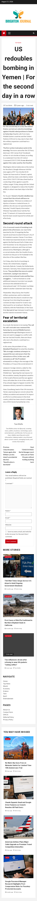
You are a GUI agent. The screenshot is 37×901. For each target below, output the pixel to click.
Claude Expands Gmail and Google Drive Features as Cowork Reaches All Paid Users (18, 804)
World (5, 686)
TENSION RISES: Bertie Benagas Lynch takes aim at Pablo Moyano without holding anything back (26, 454)
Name (8, 511)
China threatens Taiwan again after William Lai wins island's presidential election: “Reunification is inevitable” (10, 455)
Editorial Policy (8, 717)
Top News (18, 42)
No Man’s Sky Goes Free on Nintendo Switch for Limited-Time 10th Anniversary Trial (18, 765)
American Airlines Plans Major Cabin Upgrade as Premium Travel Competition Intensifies (18, 844)
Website (8, 525)
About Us (6, 710)
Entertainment (8, 698)
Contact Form (8, 712)
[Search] (33, 33)
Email (7, 518)
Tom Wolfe (9, 105)
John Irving (19, 589)
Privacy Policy (8, 720)
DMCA (5, 715)
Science (5, 691)
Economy (6, 689)
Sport (5, 696)
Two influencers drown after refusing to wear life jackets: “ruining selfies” (16, 662)
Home (5, 681)
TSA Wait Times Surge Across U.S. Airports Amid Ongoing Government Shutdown (18, 583)
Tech (4, 693)
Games (8, 739)
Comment (9, 483)
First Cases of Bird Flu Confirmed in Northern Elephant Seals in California (18, 622)
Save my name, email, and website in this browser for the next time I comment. (18, 534)
